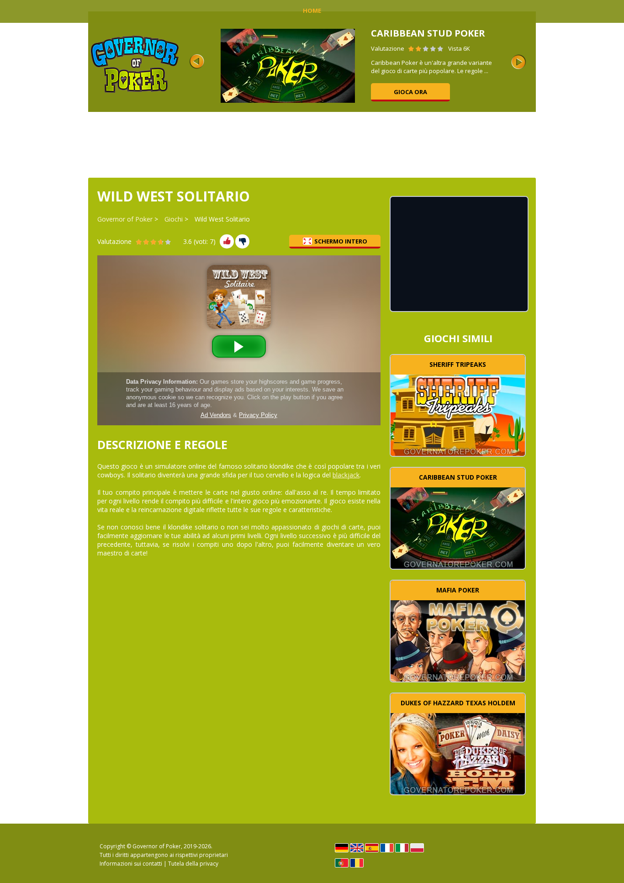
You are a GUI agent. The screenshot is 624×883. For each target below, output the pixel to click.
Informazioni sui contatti (131, 863)
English (357, 847)
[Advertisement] (312, 143)
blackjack (346, 475)
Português (342, 862)
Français (387, 847)
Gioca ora (410, 92)
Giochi (173, 219)
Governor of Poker (125, 219)
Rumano (357, 862)
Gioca (457, 414)
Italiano (402, 847)
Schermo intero (340, 241)
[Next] (518, 61)
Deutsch (342, 847)
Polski (417, 847)
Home (312, 10)
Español (372, 847)
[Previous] (197, 61)
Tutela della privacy (193, 863)
